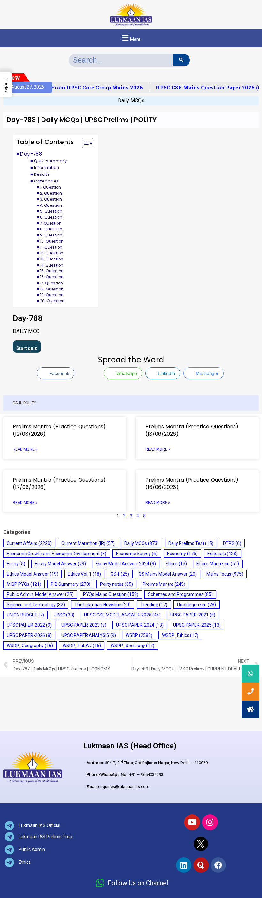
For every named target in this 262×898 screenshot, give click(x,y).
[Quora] (201, 865)
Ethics (176, 563)
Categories (46, 181)
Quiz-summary (50, 161)
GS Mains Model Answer (168, 574)
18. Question (52, 289)
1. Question (50, 187)
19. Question (52, 295)
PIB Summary (70, 584)
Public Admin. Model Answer (40, 594)
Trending (153, 604)
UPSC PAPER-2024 (140, 625)
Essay (16, 563)
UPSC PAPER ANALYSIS (88, 635)
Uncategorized (196, 604)
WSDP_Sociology (132, 645)
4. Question (51, 205)
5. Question (51, 211)
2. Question (51, 193)
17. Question (51, 283)
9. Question (51, 235)
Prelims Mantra (164, 584)
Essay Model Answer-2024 (126, 563)
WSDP (139, 635)
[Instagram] (210, 822)
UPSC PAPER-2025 (197, 625)
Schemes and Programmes (180, 594)
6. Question (51, 217)
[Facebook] (218, 865)
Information (46, 168)
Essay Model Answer (60, 563)
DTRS (232, 543)
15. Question (52, 271)
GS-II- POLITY (24, 402)
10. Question (52, 241)
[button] (131, 38)
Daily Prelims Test (190, 543)
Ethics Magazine (217, 563)
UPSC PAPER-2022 (29, 625)
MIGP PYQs (24, 584)
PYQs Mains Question (110, 594)
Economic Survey (137, 553)
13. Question (52, 259)
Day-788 (31, 154)
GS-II (120, 574)
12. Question (52, 253)
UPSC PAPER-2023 (83, 625)
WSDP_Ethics (180, 635)
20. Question (52, 301)
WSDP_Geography (30, 645)
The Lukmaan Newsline (102, 604)
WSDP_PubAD (82, 645)
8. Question (51, 229)
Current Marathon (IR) (88, 543)
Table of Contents (45, 142)
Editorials (222, 553)
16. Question (52, 277)
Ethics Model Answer (32, 574)
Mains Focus (224, 574)
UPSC (64, 614)
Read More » (25, 449)
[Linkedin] (183, 865)
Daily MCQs (131, 100)
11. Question (51, 247)
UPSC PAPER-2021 (192, 614)
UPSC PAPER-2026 (29, 635)
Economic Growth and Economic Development (56, 553)
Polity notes (116, 584)
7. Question (51, 223)
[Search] (181, 60)
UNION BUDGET (25, 614)
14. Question (52, 265)
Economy (182, 553)
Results (42, 174)
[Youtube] (192, 822)
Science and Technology (36, 604)
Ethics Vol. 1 (84, 574)
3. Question (51, 199)
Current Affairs (29, 543)
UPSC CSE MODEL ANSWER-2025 (122, 614)
